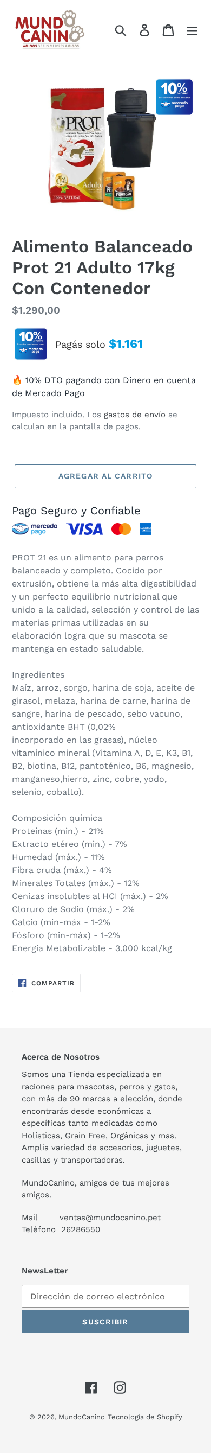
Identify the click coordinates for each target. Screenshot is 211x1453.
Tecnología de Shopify (145, 1417)
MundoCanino (81, 1417)
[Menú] (192, 30)
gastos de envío (135, 414)
